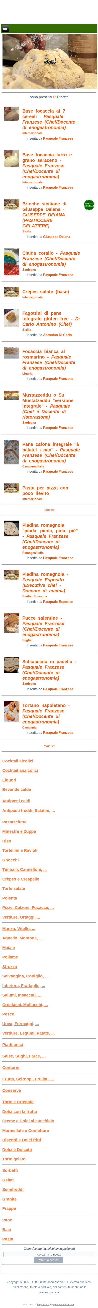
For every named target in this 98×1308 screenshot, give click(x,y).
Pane (7, 1220)
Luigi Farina (43, 1304)
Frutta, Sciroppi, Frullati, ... (28, 1079)
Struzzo (9, 966)
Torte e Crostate (18, 1102)
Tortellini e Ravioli (19, 850)
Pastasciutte (14, 822)
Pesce (8, 1014)
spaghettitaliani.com (63, 1304)
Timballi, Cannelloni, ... (24, 869)
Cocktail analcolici (20, 770)
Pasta (7, 1239)
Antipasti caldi (16, 801)
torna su (49, 509)
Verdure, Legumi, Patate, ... (28, 1033)
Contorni (10, 1067)
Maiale (8, 947)
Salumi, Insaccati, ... (21, 995)
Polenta (9, 898)
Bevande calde (16, 789)
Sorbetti (10, 1170)
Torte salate (13, 888)
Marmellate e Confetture (25, 1130)
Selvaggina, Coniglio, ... (25, 976)
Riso (6, 841)
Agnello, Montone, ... (22, 938)
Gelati (8, 1180)
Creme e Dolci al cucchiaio (28, 1121)
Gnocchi (10, 860)
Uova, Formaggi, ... (20, 1023)
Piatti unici (12, 1044)
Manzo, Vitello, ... (18, 928)
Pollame (10, 957)
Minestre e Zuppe (19, 831)
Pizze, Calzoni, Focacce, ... (28, 907)
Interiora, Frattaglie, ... (23, 985)
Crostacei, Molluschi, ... (25, 1004)
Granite (9, 1199)
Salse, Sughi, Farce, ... (24, 1056)
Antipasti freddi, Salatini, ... (28, 810)
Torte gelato (14, 1159)
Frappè (9, 1208)
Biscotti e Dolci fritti (21, 1140)
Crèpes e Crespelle (20, 879)
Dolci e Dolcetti (17, 1149)
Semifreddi (12, 1189)
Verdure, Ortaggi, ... (21, 917)
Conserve (11, 1090)
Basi (6, 1229)
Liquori (9, 780)
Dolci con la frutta (19, 1111)
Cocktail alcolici (17, 761)
